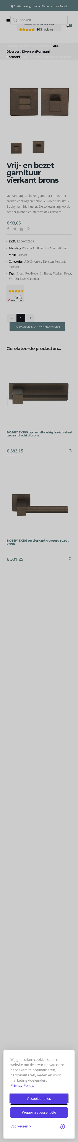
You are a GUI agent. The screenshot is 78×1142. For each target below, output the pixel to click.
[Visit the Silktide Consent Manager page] (62, 1126)
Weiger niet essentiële (39, 1112)
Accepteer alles (39, 1098)
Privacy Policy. (22, 1085)
